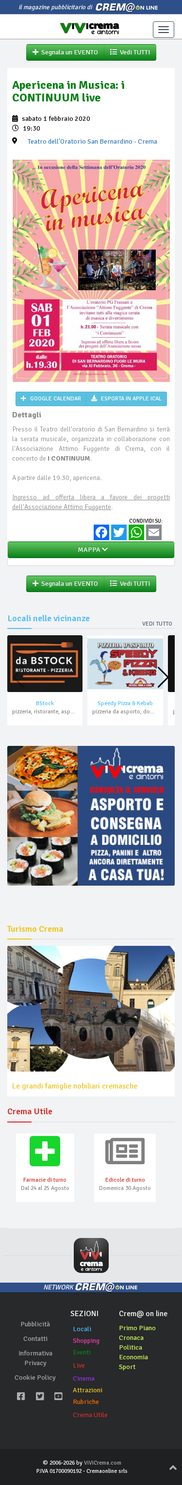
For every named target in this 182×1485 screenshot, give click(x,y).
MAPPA (88, 549)
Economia (133, 1357)
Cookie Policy (35, 1377)
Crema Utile (90, 1415)
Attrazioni (87, 1390)
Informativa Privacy (35, 1358)
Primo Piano (137, 1328)
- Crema (92, 141)
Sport (127, 1367)
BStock (45, 703)
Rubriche (86, 1402)
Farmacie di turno (44, 1180)
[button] (163, 677)
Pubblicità (35, 1324)
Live (79, 1365)
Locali (82, 1329)
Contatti (35, 1339)
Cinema (84, 1378)
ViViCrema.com (102, 1463)
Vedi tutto (157, 623)
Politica (130, 1347)
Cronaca (131, 1338)
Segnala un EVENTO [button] (68, 52)
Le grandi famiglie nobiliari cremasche (74, 1086)
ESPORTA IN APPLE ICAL (130, 398)
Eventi (82, 1352)
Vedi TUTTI (133, 52)
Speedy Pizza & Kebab (125, 703)
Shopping (86, 1340)
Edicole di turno (125, 1180)
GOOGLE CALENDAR (55, 398)
